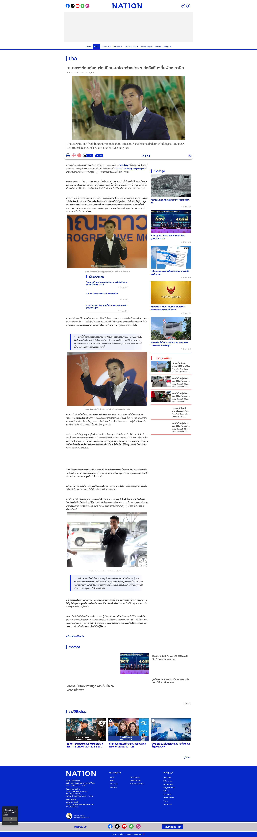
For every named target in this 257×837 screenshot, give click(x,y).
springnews (167, 794)
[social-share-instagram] (87, 6)
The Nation (167, 777)
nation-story (135, 780)
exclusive (114, 784)
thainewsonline (168, 797)
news (112, 780)
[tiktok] (117, 828)
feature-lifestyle (137, 784)
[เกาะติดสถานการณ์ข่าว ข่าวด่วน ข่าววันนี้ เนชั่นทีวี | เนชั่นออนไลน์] (127, 5)
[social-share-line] (82, 6)
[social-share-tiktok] (73, 6)
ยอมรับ (10, 819)
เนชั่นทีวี (122, 834)
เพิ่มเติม (5, 815)
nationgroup (167, 781)
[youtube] (124, 828)
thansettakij (167, 804)
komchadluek (168, 784)
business (113, 787)
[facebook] (110, 828)
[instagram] (138, 828)
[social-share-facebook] (68, 6)
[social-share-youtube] (78, 6)
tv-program (135, 777)
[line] (131, 828)
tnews (165, 801)
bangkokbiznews (169, 787)
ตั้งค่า (10, 823)
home (112, 777)
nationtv (166, 791)
